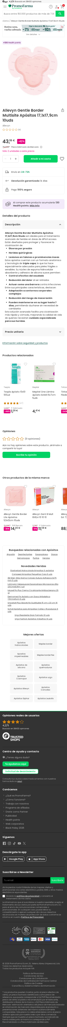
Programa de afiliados (17, 807)
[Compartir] (63, 110)
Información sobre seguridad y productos (25, 343)
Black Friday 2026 (15, 827)
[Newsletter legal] (4, 897)
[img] (33, 130)
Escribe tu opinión (26, 454)
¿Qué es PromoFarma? (18, 795)
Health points (13, 819)
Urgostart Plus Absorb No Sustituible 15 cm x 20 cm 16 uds (32, 604)
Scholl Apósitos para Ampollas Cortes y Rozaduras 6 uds (33, 610)
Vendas (46, 558)
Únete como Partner (17, 811)
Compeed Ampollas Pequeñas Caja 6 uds (32, 574)
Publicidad (11, 815)
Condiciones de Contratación (33, 978)
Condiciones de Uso (33, 976)
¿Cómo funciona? (15, 799)
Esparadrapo (41, 554)
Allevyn (6, 125)
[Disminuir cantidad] (5, 159)
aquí (19, 781)
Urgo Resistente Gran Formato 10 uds (32, 615)
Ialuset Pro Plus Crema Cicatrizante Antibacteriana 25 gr (33, 591)
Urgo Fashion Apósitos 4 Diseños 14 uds (33, 619)
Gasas (54, 554)
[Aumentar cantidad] (16, 159)
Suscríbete (57, 880)
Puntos (36, 558)
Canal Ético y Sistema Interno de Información (33, 986)
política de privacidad (28, 896)
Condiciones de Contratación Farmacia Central (33, 981)
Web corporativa (15, 823)
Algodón (11, 554)
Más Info (35, 205)
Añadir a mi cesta (41, 158)
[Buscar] (60, 14)
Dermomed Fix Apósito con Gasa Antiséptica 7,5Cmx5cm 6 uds (29, 597)
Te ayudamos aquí (15, 764)
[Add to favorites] (62, 158)
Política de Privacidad (32, 917)
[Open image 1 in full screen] (34, 71)
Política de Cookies (33, 983)
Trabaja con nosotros (17, 803)
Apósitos (5, 21)
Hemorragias (23, 558)
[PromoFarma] (20, 6)
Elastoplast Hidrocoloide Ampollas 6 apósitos (32, 570)
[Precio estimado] (41, 147)
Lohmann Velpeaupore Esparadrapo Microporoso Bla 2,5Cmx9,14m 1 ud (33, 585)
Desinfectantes (25, 554)
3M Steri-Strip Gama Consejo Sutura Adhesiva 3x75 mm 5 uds (32, 579)
